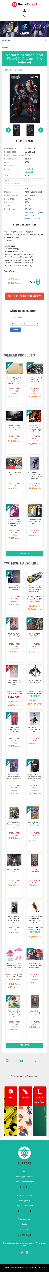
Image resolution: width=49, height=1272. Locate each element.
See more (24, 553)
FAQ (24, 1171)
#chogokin (38, 212)
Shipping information (24, 1177)
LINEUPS (5, 48)
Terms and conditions (24, 1195)
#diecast (29, 212)
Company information (24, 1206)
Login (24, 1224)
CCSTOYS (29, 165)
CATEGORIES (7, 40)
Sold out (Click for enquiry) (25, 296)
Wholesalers (25, 1229)
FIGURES (7, 70)
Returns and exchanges (24, 1182)
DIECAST (18, 70)
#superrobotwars (32, 218)
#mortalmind (30, 215)
